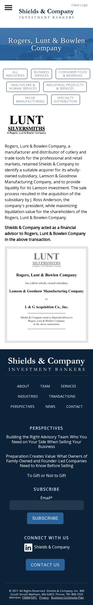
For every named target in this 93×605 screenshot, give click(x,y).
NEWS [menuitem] (50, 406)
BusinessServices (41, 74)
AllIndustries (15, 74)
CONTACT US (45, 565)
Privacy (44, 597)
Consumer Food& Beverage (73, 74)
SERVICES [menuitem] (68, 386)
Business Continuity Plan (67, 597)
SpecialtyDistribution (65, 99)
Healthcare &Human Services (23, 87)
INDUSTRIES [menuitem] (28, 396)
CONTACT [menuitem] (74, 406)
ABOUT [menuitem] (23, 386)
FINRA (26, 597)
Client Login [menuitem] (79, 5)
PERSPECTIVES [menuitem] (22, 406)
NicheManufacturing (30, 99)
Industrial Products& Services (65, 87)
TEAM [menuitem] (45, 386)
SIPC (34, 597)
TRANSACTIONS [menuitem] (62, 396)
